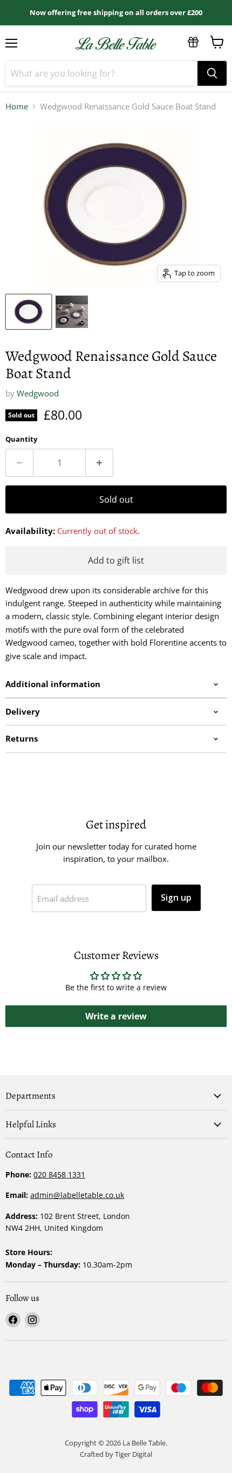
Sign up (176, 897)
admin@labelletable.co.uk (77, 1195)
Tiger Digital (133, 1454)
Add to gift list (116, 560)
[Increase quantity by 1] (99, 463)
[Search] (212, 73)
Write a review (116, 1016)
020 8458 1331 (59, 1174)
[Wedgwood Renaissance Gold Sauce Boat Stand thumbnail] (71, 311)
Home (16, 106)
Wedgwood (38, 393)
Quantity (21, 439)
